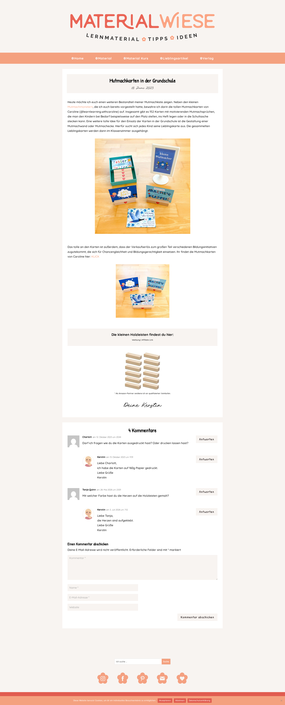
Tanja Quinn (89, 489)
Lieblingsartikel (175, 58)
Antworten (206, 439)
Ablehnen (180, 700)
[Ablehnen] (281, 700)
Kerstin (101, 456)
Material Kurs (137, 58)
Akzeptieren (165, 700)
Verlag (208, 58)
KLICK (95, 256)
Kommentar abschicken (197, 617)
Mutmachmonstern (80, 107)
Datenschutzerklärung (199, 700)
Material (105, 58)
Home (79, 58)
